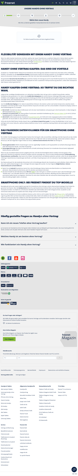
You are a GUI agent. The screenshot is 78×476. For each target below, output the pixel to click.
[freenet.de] (8, 3)
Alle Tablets (4, 412)
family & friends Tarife (26, 410)
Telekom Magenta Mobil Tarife (47, 392)
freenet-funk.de (24, 434)
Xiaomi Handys (5, 400)
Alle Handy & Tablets (7, 389)
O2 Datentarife (43, 420)
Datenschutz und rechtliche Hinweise (58, 370)
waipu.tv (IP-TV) (62, 395)
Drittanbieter (4, 465)
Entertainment (5, 462)
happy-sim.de (24, 446)
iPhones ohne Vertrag (7, 397)
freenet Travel (24, 414)
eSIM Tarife (23, 407)
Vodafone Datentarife (45, 409)
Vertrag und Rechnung (7, 428)
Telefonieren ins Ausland (8, 442)
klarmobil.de (23, 431)
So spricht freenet (25, 455)
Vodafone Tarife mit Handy (46, 406)
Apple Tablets (5, 415)
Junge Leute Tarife (25, 401)
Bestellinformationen (7, 431)
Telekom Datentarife (45, 403)
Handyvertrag (24, 392)
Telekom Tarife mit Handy (46, 389)
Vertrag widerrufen (7, 375)
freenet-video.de (24, 437)
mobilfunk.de (23, 449)
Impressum (42, 370)
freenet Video (62, 392)
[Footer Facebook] (9, 258)
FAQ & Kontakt (5, 434)
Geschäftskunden (6, 370)
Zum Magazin (9, 339)
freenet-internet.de (25, 440)
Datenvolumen (24, 417)
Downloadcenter (5, 445)
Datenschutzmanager (7, 448)
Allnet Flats (23, 398)
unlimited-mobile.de (25, 443)
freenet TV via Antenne (64, 389)
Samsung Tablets (6, 418)
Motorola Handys (6, 403)
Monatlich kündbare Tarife (27, 395)
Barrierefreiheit (32, 370)
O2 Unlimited (42, 417)
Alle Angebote (24, 420)
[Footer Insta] (23, 258)
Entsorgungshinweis (6, 454)
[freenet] (70, 3)
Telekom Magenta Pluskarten (47, 400)
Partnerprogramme (19, 370)
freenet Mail (23, 428)
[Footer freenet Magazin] (3, 258)
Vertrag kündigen (21, 375)
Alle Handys (4, 409)
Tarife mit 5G (23, 404)
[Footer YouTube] (16, 258)
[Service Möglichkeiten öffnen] (74, 469)
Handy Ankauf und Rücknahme (6, 458)
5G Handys (4, 406)
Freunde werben (5, 451)
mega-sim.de (23, 452)
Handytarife (23, 389)
